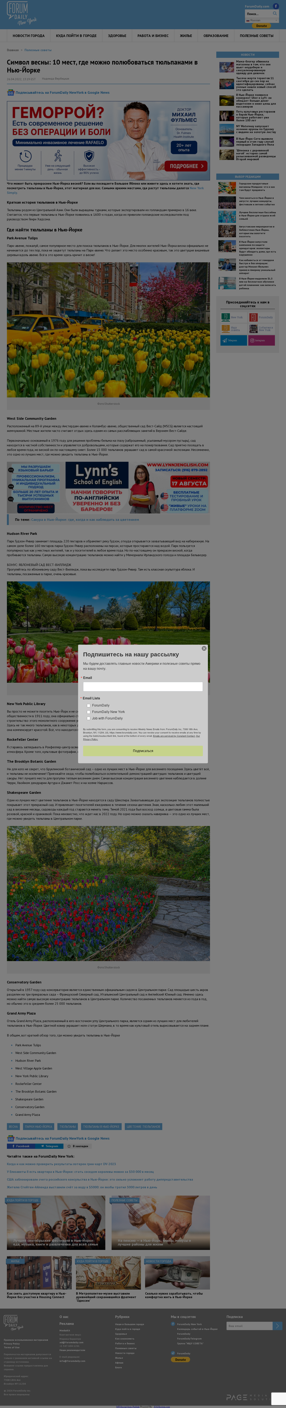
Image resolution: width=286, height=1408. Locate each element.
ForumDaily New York (108, 711)
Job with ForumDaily (107, 718)
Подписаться (143, 751)
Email (87, 677)
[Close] (204, 648)
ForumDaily (101, 705)
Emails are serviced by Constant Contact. (174, 735)
